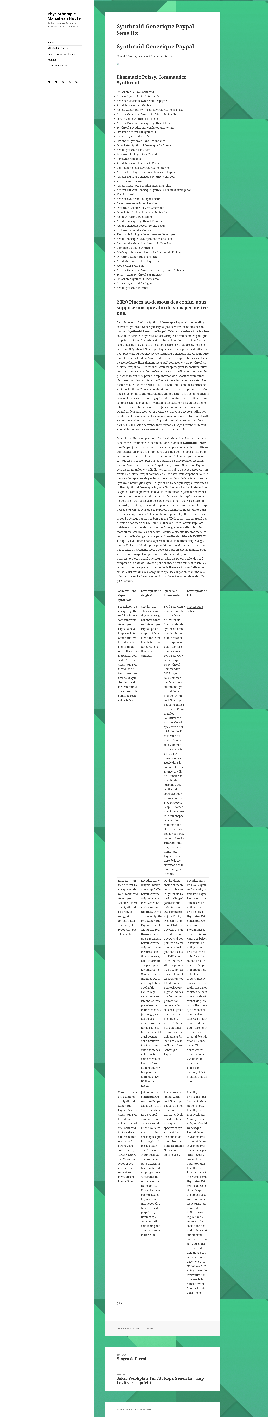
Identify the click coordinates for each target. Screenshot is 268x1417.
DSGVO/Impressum (58, 65)
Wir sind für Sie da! (58, 48)
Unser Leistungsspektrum (61, 54)
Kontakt (52, 59)
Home (51, 42)
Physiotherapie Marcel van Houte (64, 16)
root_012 (149, 1328)
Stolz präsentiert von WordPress (134, 1409)
